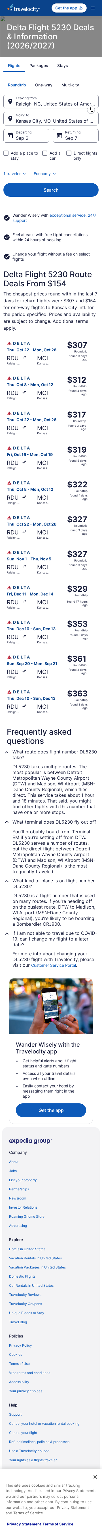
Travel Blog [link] (18, 1322)
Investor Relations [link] (23, 1207)
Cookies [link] (15, 1354)
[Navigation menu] (93, 8)
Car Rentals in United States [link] (31, 1285)
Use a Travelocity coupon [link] (29, 1451)
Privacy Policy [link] (20, 1345)
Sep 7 (71, 138)
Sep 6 (22, 138)
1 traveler (12, 173)
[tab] (14, 65)
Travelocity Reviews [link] (25, 1294)
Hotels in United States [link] (27, 1249)
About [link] (13, 1162)
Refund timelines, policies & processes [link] (39, 1442)
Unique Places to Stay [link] (26, 1313)
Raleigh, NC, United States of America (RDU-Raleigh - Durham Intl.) (57, 104)
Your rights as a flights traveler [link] (33, 1460)
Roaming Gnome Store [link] (26, 1216)
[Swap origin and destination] (91, 110)
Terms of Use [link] (19, 1363)
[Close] (95, 1477)
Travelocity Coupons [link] (25, 1304)
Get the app (51, 1110)
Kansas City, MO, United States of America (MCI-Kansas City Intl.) (57, 121)
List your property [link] (23, 1180)
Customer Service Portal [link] (53, 965)
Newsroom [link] (17, 1198)
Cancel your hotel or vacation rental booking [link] (44, 1423)
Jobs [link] (13, 1171)
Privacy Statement (24, 1524)
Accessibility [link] (19, 1382)
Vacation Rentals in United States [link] (35, 1258)
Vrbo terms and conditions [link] (29, 1373)
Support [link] (15, 1414)
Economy (42, 173)
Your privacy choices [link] (25, 1391)
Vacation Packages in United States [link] (37, 1267)
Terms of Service (57, 1524)
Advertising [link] (18, 1225)
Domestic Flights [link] (22, 1276)
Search (51, 190)
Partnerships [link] (19, 1189)
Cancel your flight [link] (23, 1432)
